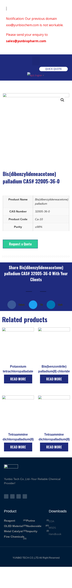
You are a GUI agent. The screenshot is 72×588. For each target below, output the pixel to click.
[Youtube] (18, 496)
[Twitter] (6, 496)
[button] (36, 60)
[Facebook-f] (12, 496)
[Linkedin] (25, 496)
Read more (18, 379)
